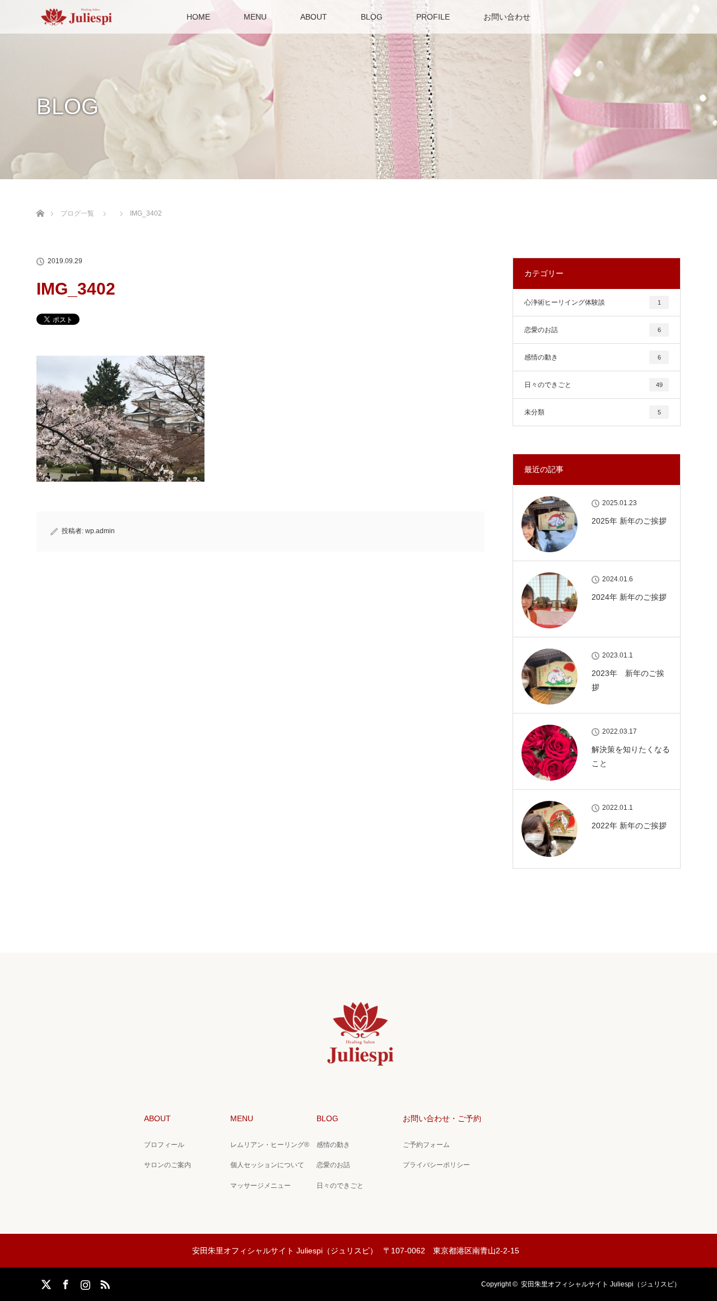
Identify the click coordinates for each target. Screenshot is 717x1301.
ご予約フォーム (426, 1145)
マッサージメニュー (260, 1186)
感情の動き (592, 357)
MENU (255, 16)
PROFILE (433, 16)
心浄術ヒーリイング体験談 (592, 302)
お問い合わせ (506, 16)
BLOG (372, 16)
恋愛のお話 (592, 330)
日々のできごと (593, 385)
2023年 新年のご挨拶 (628, 680)
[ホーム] (40, 200)
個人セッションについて (267, 1165)
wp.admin (100, 531)
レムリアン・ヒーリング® (269, 1145)
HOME (198, 16)
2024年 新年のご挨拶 (629, 597)
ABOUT (313, 16)
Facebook (64, 1282)
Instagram (84, 1282)
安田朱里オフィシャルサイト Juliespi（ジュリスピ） (601, 1284)
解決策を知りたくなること (631, 756)
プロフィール (164, 1145)
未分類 (592, 412)
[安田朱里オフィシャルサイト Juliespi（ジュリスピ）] (358, 1062)
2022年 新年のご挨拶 (629, 825)
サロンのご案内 (167, 1165)
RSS (103, 1282)
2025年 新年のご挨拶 (629, 520)
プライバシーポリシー (436, 1165)
